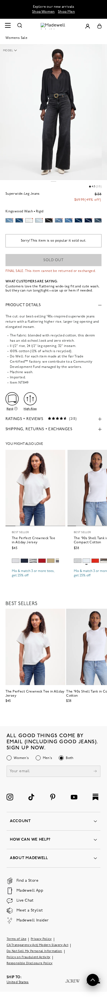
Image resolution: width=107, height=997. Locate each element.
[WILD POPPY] (95, 560)
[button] (12, 51)
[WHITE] (33, 560)
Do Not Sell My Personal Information (34, 951)
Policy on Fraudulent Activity (28, 957)
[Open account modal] (87, 26)
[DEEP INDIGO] (24, 560)
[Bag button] (99, 26)
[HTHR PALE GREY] (15, 560)
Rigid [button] (10, 408)
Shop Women (43, 12)
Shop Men (66, 12)
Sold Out (53, 260)
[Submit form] (95, 772)
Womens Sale (16, 38)
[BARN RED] (42, 560)
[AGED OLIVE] (51, 560)
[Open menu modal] (8, 26)
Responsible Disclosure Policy (30, 963)
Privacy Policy (41, 939)
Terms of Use (16, 939)
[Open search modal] (20, 26)
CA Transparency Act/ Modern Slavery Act (37, 945)
